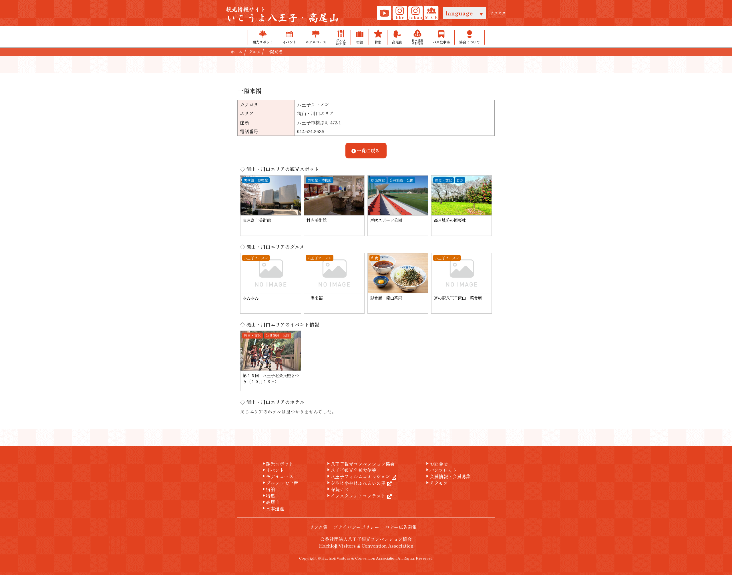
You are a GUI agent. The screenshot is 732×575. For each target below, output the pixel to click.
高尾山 (270, 502)
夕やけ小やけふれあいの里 (355, 483)
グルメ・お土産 (279, 483)
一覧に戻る (368, 150)
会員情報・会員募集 (448, 476)
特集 (268, 495)
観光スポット (277, 463)
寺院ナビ (337, 489)
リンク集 (318, 527)
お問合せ (436, 463)
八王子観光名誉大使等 (351, 470)
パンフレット (441, 470)
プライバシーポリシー (356, 527)
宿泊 (268, 489)
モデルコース (277, 476)
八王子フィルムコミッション (358, 476)
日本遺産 (272, 508)
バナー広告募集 (401, 527)
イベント (272, 470)
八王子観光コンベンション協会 (360, 463)
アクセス (498, 13)
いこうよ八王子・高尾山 (282, 15)
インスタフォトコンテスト (355, 495)
